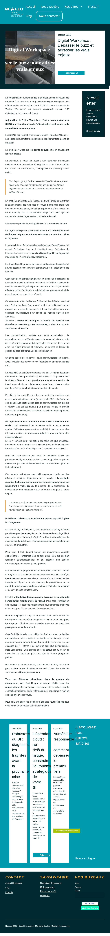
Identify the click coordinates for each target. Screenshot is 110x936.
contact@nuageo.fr (13, 883)
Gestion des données (60, 926)
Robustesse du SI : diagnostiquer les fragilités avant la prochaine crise (23, 755)
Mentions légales (42, 926)
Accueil (31, 6)
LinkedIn (9, 892)
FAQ (7, 888)
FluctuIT (93, 6)
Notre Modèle (50, 6)
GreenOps (45, 895)
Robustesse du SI (48, 891)
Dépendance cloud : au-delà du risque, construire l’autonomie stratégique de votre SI (43, 761)
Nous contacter (49, 16)
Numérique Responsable (67, 830)
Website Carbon (90, 908)
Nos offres (71, 6)
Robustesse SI (46, 855)
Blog (29, 16)
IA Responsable (47, 887)
